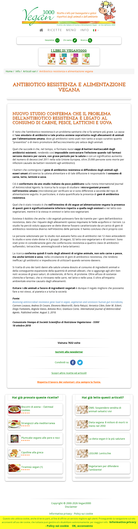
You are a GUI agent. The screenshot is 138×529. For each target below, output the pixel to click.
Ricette (55, 30)
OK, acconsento (82, 526)
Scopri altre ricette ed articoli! (69, 373)
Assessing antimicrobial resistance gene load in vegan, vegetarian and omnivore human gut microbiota (67, 302)
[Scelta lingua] (96, 30)
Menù (71, 30)
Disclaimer (71, 506)
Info (84, 30)
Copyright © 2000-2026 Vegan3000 (71, 503)
